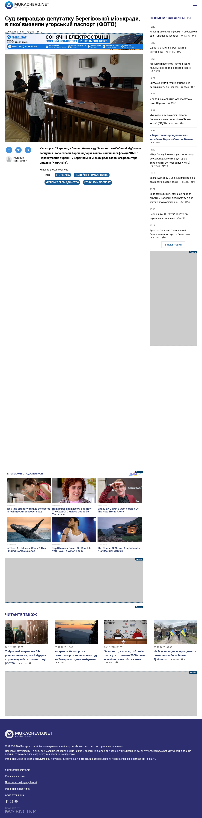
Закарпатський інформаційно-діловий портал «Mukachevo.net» (57, 746)
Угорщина (63, 174)
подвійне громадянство (91, 174)
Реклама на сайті (15, 776)
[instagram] (11, 802)
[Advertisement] (74, 580)
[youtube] (16, 802)
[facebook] (6, 802)
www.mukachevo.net (155, 750)
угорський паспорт (97, 182)
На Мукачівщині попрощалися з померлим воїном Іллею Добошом (175, 655)
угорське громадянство (62, 182)
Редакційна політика (17, 788)
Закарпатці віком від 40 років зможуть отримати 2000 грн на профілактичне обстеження (125, 655)
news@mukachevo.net (17, 769)
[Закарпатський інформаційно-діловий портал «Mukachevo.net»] (27, 5)
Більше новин (173, 244)
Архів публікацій (14, 795)
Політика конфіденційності (21, 782)
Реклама (74, 41)
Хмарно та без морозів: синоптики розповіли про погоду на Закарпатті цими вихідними (76, 655)
